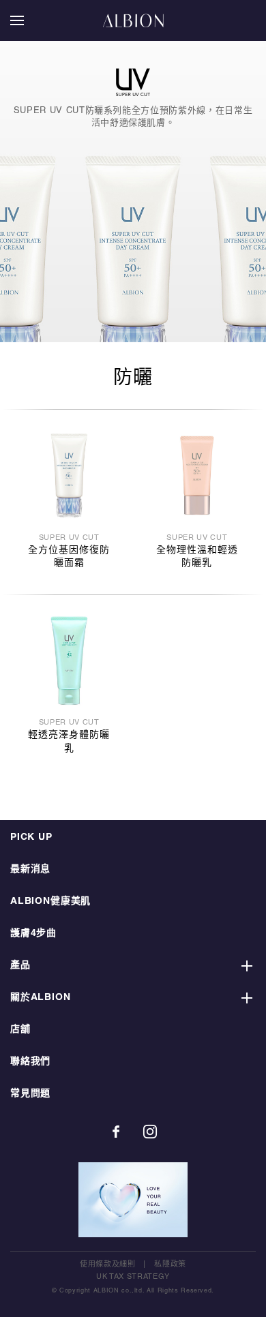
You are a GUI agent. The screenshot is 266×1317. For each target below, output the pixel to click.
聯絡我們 (30, 1061)
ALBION (133, 20)
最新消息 (30, 869)
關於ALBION (40, 997)
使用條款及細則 (108, 1264)
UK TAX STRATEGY (133, 1276)
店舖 (20, 1029)
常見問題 (30, 1093)
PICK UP (31, 837)
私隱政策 (170, 1264)
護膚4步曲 (33, 933)
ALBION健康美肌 (50, 901)
